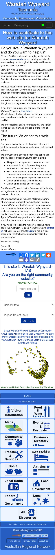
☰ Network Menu (27, 401)
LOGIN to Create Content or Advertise (27, 524)
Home (6, 25)
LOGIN (30, 230)
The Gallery (26, 110)
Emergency (21, 25)
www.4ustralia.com (19, 59)
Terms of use (13, 541)
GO (28, 294)
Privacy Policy (29, 541)
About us (43, 541)
